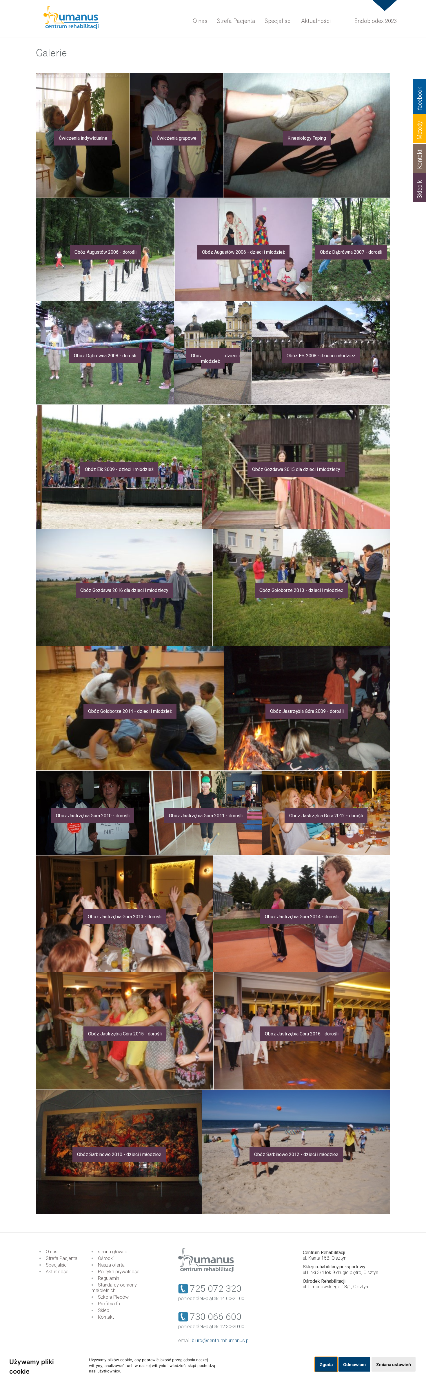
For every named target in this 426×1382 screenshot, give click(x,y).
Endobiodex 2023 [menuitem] (375, 21)
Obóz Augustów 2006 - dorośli (105, 252)
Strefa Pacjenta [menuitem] (236, 21)
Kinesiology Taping (306, 138)
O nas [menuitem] (200, 21)
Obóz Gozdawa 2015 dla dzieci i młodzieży (296, 469)
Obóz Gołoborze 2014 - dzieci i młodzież (130, 711)
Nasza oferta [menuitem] (111, 1265)
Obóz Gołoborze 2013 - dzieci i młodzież (301, 590)
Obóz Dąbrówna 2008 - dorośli (105, 355)
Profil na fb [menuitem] (109, 1303)
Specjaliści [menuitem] (278, 21)
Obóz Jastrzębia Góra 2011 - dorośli (206, 815)
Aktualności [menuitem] (316, 21)
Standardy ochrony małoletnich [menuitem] (114, 1287)
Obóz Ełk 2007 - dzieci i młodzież (215, 358)
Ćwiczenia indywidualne (83, 138)
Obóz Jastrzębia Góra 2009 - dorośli (307, 711)
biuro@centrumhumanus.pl (221, 1340)
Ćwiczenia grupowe (176, 138)
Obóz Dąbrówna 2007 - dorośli (351, 252)
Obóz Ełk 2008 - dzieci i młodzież (321, 355)
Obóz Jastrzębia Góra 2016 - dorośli (301, 1034)
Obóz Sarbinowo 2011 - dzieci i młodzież (83, 75)
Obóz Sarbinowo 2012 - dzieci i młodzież (296, 1154)
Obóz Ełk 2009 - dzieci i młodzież (119, 469)
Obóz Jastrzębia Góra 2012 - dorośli (326, 815)
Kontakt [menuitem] (106, 1317)
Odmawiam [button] (354, 1364)
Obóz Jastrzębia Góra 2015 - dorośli (125, 1034)
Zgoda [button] (326, 1364)
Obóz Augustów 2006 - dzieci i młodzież (243, 252)
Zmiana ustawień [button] (393, 1364)
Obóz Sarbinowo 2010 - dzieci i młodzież (119, 1154)
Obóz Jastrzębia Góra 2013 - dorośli (124, 916)
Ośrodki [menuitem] (106, 1258)
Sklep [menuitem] (103, 1310)
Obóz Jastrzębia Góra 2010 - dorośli (93, 815)
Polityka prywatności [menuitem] (119, 1271)
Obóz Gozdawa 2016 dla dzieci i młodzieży (124, 590)
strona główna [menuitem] (112, 1251)
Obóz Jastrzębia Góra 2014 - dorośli (301, 916)
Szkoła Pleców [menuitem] (113, 1297)
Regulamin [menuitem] (108, 1278)
